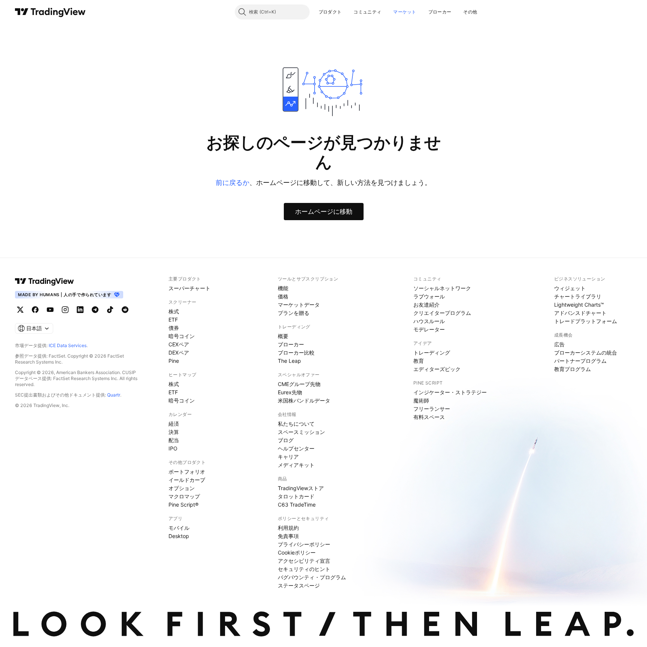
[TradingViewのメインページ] (50, 12)
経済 (173, 423)
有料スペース (429, 417)
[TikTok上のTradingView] (110, 309)
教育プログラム (572, 369)
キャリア (288, 456)
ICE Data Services (67, 345)
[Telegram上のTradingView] (95, 309)
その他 (470, 12)
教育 (418, 361)
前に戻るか (232, 182)
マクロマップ (184, 496)
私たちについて (296, 423)
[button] (347, 11)
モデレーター (429, 329)
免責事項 (288, 536)
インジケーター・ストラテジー (450, 392)
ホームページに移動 (323, 211)
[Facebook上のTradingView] (35, 309)
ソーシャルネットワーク (442, 288)
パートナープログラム (580, 361)
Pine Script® (183, 504)
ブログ (286, 440)
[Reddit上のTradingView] (125, 309)
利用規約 (288, 528)
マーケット (404, 12)
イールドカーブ (186, 480)
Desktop (178, 536)
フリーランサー (431, 408)
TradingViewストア (301, 488)
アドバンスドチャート (580, 313)
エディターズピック (437, 369)
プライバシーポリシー (304, 544)
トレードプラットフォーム (585, 321)
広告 (559, 344)
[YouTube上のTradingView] (50, 309)
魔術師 (421, 400)
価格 (283, 296)
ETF (173, 319)
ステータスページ (299, 585)
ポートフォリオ (186, 471)
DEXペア (178, 352)
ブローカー (440, 12)
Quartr (113, 395)
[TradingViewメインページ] (44, 281)
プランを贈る (293, 313)
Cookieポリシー (297, 552)
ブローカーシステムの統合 (585, 352)
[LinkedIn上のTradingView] (80, 309)
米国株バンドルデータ (304, 400)
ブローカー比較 (296, 352)
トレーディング (431, 352)
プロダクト (330, 12)
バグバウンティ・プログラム (312, 577)
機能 (283, 288)
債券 (173, 328)
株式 (173, 311)
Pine (173, 361)
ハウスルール (429, 321)
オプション (181, 488)
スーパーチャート (189, 288)
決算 (173, 432)
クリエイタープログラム (442, 313)
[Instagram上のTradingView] (65, 309)
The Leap (289, 361)
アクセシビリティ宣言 (304, 561)
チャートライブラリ (577, 296)
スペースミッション (301, 432)
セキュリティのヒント (304, 569)
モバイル (178, 528)
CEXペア (178, 344)
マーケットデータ (299, 304)
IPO (172, 448)
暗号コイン (181, 336)
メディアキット (296, 465)
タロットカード (296, 496)
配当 (173, 440)
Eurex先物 (290, 392)
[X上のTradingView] (20, 309)
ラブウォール (429, 296)
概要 (283, 336)
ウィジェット (570, 288)
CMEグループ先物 (299, 384)
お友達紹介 (426, 304)
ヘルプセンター (296, 448)
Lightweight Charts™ (579, 304)
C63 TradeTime (297, 504)
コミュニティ (367, 12)
